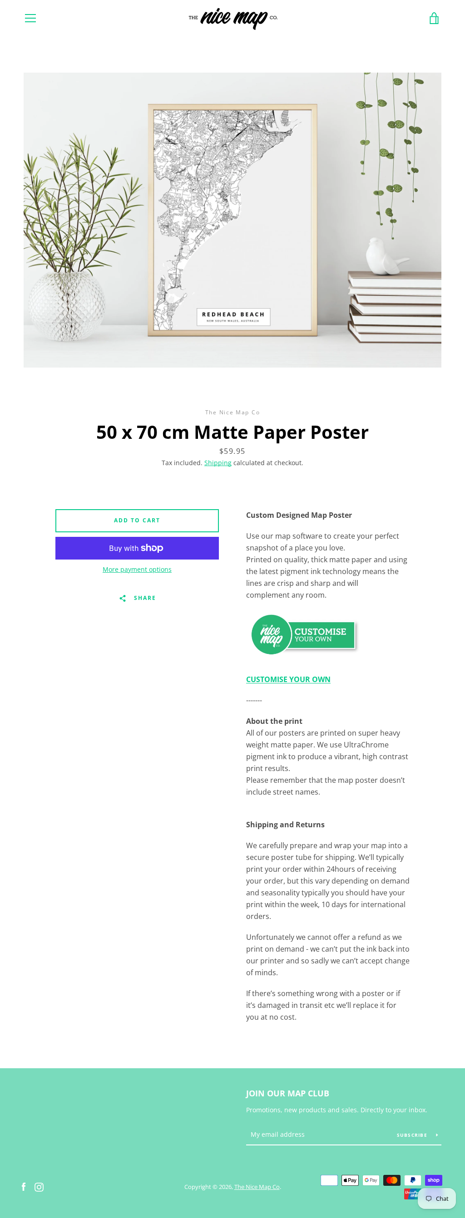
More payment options (137, 569)
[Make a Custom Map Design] (303, 658)
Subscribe (413, 1135)
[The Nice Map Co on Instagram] (39, 1186)
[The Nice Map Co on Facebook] (23, 1186)
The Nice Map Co (257, 1187)
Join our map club (287, 1093)
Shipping (218, 462)
